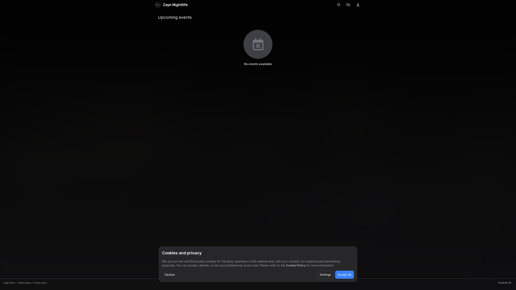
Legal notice (9, 283)
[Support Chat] (348, 5)
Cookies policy (24, 283)
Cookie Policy (296, 265)
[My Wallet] (338, 5)
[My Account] (358, 5)
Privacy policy (40, 283)
